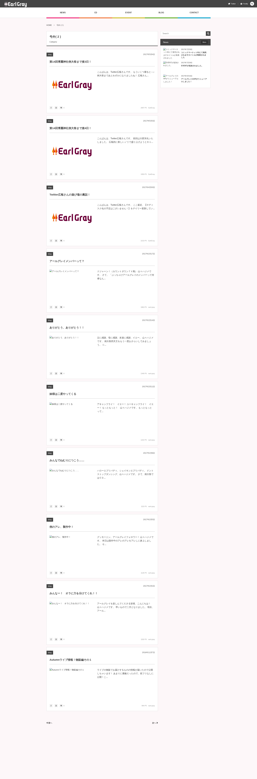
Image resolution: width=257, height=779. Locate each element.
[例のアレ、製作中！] (72, 551)
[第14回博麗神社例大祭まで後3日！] (72, 86)
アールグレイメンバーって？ (67, 261)
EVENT (128, 12)
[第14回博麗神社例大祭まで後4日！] (72, 152)
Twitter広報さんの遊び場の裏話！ (70, 194)
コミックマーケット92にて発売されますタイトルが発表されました (193, 55)
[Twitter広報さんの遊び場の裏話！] (72, 219)
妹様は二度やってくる (63, 393)
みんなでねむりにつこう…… (67, 460)
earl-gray (151, 307)
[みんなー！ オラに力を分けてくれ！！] (72, 617)
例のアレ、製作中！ (62, 526)
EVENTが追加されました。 (192, 66)
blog (50, 55)
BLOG (161, 12)
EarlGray (151, 108)
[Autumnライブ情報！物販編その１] (72, 684)
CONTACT (194, 12)
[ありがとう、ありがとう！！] (72, 352)
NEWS (63, 12)
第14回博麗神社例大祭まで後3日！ (70, 61)
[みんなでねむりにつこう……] (72, 484)
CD (95, 12)
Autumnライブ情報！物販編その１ (71, 659)
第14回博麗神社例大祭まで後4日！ (70, 128)
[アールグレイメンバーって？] (72, 285)
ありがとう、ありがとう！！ (67, 327)
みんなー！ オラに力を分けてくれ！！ (74, 593)
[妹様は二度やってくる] (72, 418)
